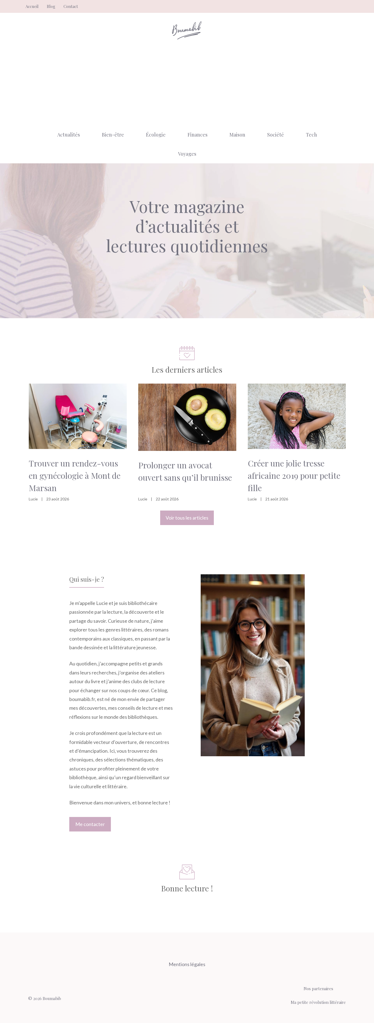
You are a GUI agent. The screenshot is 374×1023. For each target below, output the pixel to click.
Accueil (32, 6)
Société (275, 134)
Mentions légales (187, 964)
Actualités (68, 134)
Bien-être (113, 134)
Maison (237, 134)
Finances (198, 134)
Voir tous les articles (187, 518)
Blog (51, 6)
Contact (71, 6)
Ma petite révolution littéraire (318, 1002)
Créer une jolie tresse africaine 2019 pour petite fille (294, 475)
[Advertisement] (187, 84)
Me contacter (90, 824)
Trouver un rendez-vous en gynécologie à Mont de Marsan (74, 475)
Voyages (187, 153)
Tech (311, 134)
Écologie (156, 134)
